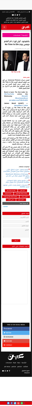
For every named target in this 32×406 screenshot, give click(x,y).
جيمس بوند (25, 197)
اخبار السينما (8, 193)
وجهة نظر (7, 366)
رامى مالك (11, 200)
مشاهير (19, 366)
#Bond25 (25, 96)
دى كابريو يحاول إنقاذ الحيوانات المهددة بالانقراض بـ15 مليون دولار (18, 181)
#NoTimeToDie (9, 94)
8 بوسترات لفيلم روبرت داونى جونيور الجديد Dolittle (16, 186)
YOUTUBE (8, 341)
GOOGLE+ (9, 345)
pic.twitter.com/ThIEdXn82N (18, 100)
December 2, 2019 (21, 105)
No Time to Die (11, 190)
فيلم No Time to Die (21, 193)
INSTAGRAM (9, 336)
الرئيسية (24, 362)
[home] (26, 27)
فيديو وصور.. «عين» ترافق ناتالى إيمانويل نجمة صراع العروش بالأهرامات (16, 170)
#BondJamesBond (21, 98)
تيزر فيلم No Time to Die (10, 197)
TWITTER (8, 332)
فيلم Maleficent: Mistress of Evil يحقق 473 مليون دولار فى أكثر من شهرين (18, 175)
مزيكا (14, 362)
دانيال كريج (21, 200)
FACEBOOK (8, 328)
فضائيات (25, 366)
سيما (18, 362)
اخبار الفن (22, 190)
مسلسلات (9, 362)
